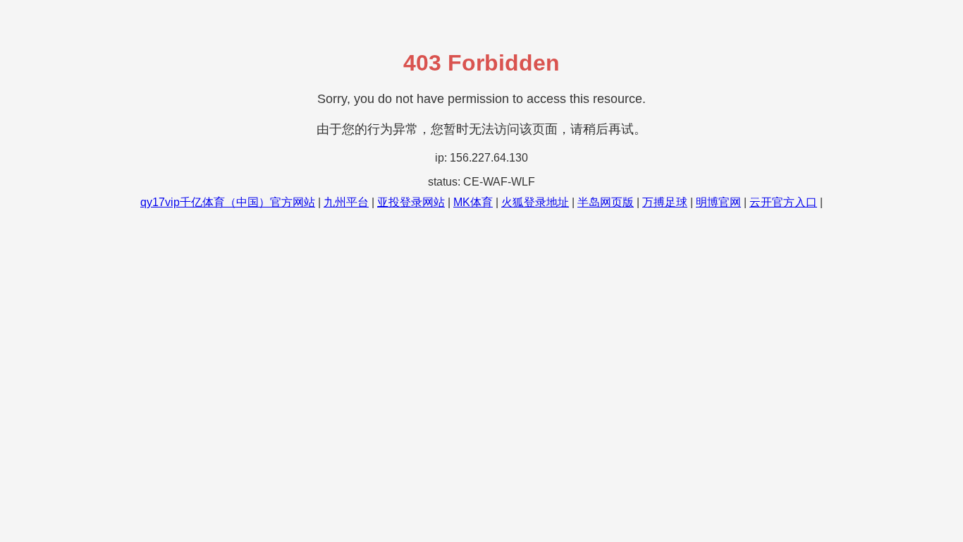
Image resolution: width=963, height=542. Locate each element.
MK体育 (473, 202)
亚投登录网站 (411, 202)
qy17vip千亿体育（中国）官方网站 (227, 202)
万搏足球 (664, 202)
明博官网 (718, 202)
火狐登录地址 (535, 202)
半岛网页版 (605, 202)
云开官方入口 (783, 202)
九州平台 (346, 202)
